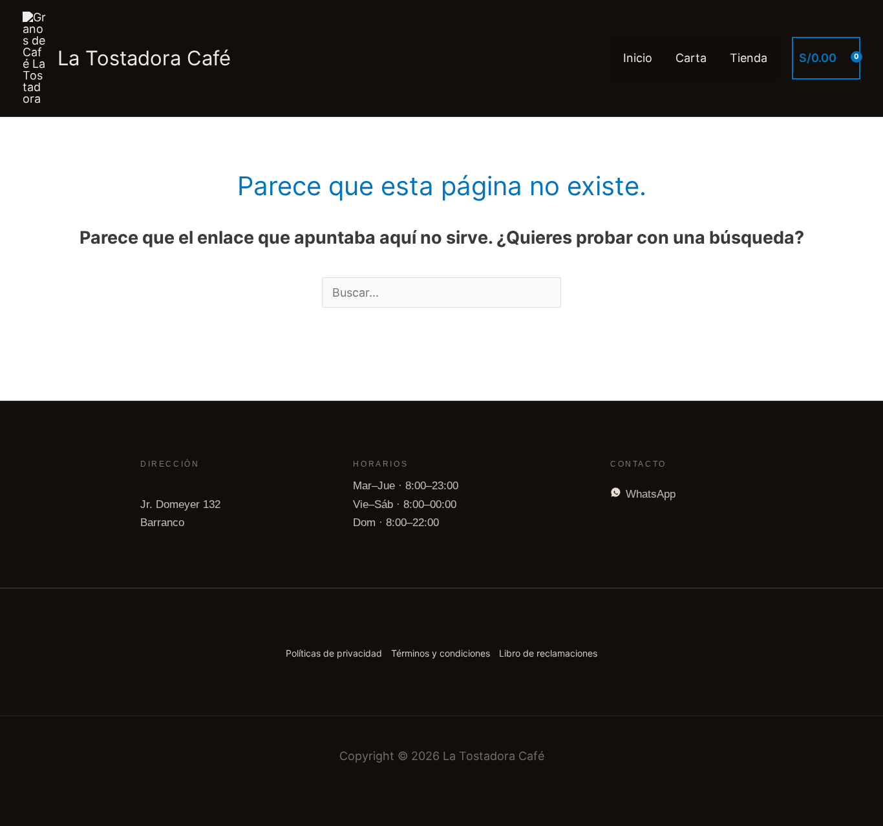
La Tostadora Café (144, 58)
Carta (691, 58)
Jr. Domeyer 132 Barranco (180, 513)
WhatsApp (651, 494)
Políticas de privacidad (334, 653)
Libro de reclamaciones (548, 653)
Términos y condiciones (440, 653)
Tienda (748, 58)
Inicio (637, 58)
